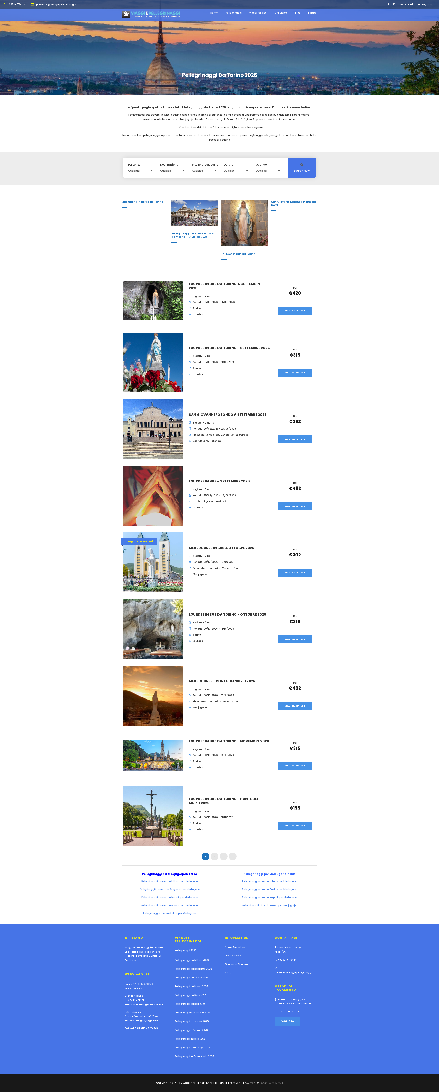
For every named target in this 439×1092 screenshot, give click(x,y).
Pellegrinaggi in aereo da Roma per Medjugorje (169, 905)
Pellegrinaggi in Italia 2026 (190, 1039)
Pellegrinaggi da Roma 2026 (191, 986)
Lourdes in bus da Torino (238, 254)
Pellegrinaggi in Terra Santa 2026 (194, 1056)
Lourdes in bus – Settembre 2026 (219, 481)
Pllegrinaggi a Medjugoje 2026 (192, 1012)
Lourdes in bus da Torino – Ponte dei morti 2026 (223, 800)
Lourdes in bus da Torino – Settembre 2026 (229, 347)
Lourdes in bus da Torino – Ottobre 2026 (227, 614)
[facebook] (388, 4)
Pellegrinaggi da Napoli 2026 (191, 995)
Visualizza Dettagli (295, 310)
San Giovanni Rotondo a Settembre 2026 (228, 414)
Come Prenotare (235, 947)
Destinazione (169, 165)
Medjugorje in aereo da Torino (142, 202)
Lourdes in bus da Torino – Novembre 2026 (229, 741)
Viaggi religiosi (258, 12)
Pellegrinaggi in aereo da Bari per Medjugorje (169, 913)
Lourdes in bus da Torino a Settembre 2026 (225, 285)
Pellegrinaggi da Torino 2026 (192, 977)
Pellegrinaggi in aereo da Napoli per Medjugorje (169, 897)
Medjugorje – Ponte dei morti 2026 (222, 681)
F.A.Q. (228, 972)
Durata (228, 165)
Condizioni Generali (236, 964)
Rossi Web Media (272, 1083)
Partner (313, 12)
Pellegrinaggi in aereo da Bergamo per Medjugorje (170, 889)
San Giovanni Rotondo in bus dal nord (294, 203)
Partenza (134, 165)
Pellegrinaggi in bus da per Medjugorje (269, 881)
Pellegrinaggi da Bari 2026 (190, 1004)
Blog (298, 12)
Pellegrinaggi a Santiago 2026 (192, 1047)
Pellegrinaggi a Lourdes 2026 (192, 1021)
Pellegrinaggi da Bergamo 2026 (193, 969)
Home (214, 12)
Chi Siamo (281, 12)
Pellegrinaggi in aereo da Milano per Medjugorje (169, 881)
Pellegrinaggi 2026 (186, 950)
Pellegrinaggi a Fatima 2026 (191, 1030)
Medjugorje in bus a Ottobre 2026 (221, 547)
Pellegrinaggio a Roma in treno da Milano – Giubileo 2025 (192, 235)
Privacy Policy (233, 955)
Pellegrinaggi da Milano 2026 (192, 960)
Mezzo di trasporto (205, 165)
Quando (261, 165)
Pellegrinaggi (234, 12)
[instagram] (394, 4)
